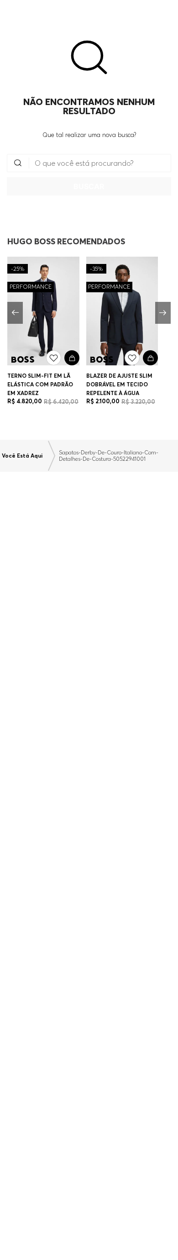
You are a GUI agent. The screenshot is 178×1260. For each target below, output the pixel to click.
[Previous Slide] (15, 313)
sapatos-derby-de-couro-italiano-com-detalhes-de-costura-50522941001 (108, 455)
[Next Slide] (163, 313)
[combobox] (89, 174)
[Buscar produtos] (89, 186)
